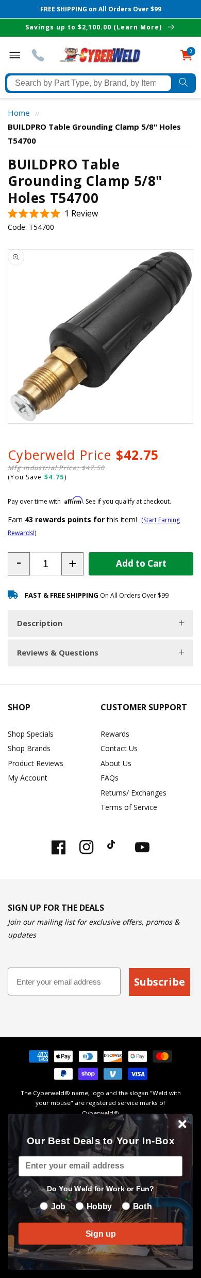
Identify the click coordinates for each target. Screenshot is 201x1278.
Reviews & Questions (57, 652)
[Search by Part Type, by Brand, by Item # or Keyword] (183, 83)
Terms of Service (128, 807)
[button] (53, 214)
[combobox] (89, 83)
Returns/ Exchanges (133, 793)
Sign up (100, 1233)
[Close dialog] (182, 1124)
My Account (27, 778)
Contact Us (119, 748)
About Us (115, 763)
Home (19, 112)
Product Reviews (35, 763)
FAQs (109, 778)
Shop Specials (31, 734)
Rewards (114, 734)
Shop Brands (29, 748)
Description (39, 623)
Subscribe (159, 982)
